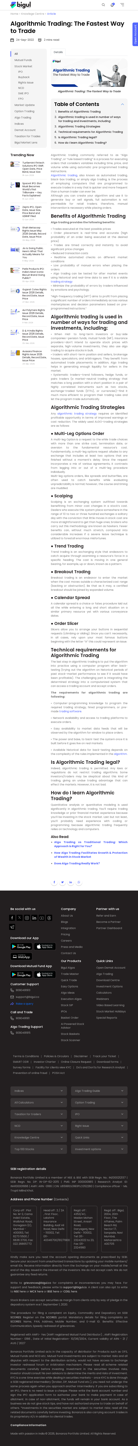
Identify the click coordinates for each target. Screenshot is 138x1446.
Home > (15, 14)
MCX (33, 1291)
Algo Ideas (68, 993)
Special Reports (106, 1018)
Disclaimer (81, 1056)
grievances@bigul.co (37, 1283)
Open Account (135, 34)
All (16, 54)
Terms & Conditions (26, 1056)
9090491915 (23, 1033)
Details (58, 52)
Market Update (24, 105)
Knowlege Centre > (34, 14)
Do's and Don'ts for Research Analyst (100, 1067)
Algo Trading (22, 117)
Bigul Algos (68, 968)
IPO (20, 72)
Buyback (24, 77)
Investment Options (109, 986)
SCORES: (15, 1317)
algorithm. (120, 754)
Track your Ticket (104, 1056)
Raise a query (24, 1004)
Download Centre (108, 980)
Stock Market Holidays (111, 1011)
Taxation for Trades (27, 136)
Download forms (107, 1062)
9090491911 (23, 1018)
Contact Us (68, 953)
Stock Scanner (70, 1040)
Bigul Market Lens (25, 142)
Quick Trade (69, 980)
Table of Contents (76, 104)
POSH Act (58, 1073)
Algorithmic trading (64, 175)
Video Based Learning (110, 1005)
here (23, 1291)
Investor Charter (45, 1062)
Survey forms (21, 1067)
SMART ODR (21, 1062)
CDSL (66, 1291)
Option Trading (24, 111)
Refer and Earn (106, 916)
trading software (70, 711)
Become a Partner (108, 922)
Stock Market (23, 66)
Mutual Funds (23, 60)
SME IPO (23, 93)
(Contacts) (61, 1199)
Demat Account (25, 130)
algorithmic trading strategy (77, 414)
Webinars (102, 999)
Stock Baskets (70, 1034)
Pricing (65, 934)
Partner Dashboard (109, 928)
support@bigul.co (27, 997)
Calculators (104, 993)
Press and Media (71, 947)
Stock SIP (67, 1005)
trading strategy (62, 282)
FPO (21, 99)
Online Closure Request (76, 1062)
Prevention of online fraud (30, 1073)
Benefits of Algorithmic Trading (79, 112)
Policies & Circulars (56, 1056)
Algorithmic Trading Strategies (79, 126)
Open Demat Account (111, 968)
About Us (67, 916)
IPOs (64, 1011)
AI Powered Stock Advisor (72, 1026)
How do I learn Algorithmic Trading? (82, 143)
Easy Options (69, 986)
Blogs (64, 922)
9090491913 (23, 990)
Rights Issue (25, 82)
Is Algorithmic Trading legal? (77, 137)
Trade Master (70, 974)
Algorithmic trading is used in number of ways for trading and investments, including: (89, 119)
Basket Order (70, 1018)
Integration (68, 928)
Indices (19, 124)
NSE (16, 1291)
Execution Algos (71, 999)
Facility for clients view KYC (53, 1067)
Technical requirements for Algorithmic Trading (90, 132)
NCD (21, 88)
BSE (49, 1291)
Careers (66, 941)
